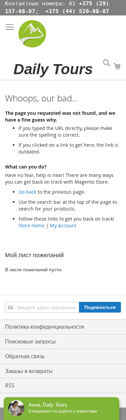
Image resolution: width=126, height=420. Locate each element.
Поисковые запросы (30, 341)
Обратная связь (25, 356)
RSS (9, 385)
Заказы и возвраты (29, 371)
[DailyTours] (32, 37)
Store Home (31, 225)
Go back (27, 192)
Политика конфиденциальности (44, 326)
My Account (63, 225)
